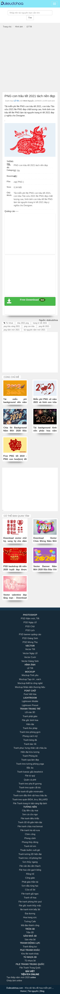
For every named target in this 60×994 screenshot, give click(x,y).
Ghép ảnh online (14, 980)
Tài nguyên (33, 991)
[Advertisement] (30, 60)
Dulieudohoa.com (15, 988)
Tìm (30, 17)
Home (23, 991)
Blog (41, 991)
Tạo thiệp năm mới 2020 (18, 977)
